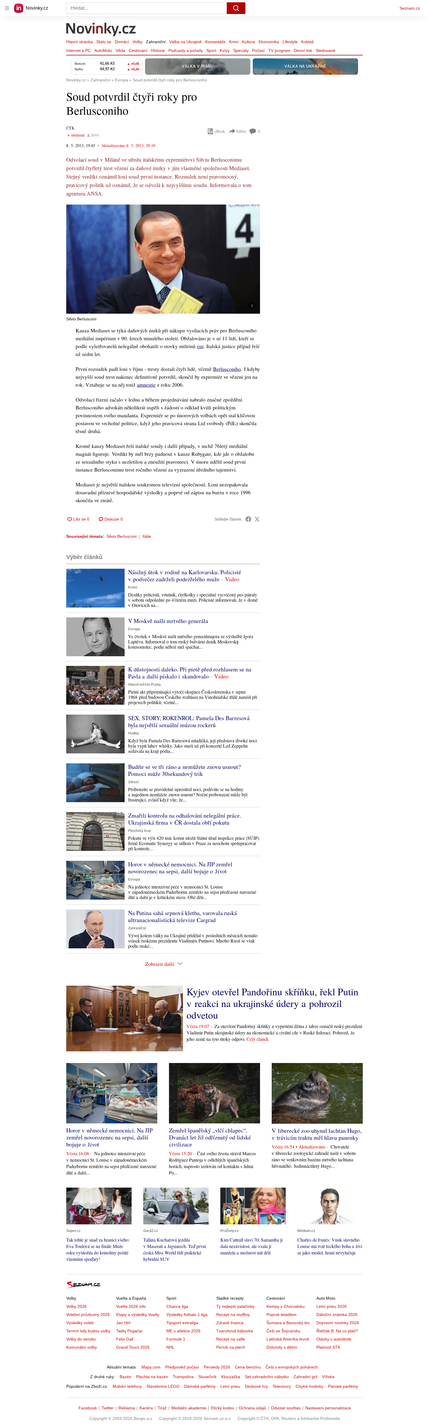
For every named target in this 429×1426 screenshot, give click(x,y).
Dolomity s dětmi (281, 1347)
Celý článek (257, 1039)
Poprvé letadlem (281, 1314)
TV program (279, 50)
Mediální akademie (188, 1408)
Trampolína (183, 1376)
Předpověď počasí (182, 1367)
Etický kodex (222, 1408)
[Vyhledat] (236, 8)
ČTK (70, 128)
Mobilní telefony (127, 1386)
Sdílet (241, 131)
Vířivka (328, 1376)
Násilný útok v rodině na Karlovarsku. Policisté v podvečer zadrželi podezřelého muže (184, 575)
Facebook (88, 1408)
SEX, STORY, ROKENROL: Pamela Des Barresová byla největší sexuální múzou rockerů (189, 721)
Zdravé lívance (230, 1322)
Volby (137, 41)
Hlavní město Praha (144, 685)
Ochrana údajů (252, 1408)
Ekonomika (269, 41)
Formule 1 (175, 1339)
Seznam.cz (410, 8)
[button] (163, 259)
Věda (120, 50)
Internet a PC (78, 50)
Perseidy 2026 (217, 1367)
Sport (211, 50)
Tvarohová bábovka (234, 1331)
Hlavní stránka (79, 41)
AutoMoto (103, 50)
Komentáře (215, 41)
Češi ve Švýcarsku (283, 1331)
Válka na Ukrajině (185, 41)
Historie (158, 50)
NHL (170, 1347)
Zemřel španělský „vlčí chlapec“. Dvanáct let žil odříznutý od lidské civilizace (210, 1137)
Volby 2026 (76, 1306)
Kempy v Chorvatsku (285, 1306)
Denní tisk (303, 50)
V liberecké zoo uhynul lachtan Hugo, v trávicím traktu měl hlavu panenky (317, 1134)
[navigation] (7, 8)
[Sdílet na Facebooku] (248, 519)
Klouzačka (230, 1376)
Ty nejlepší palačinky (235, 1306)
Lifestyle (290, 41)
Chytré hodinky (309, 1386)
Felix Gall (124, 1339)
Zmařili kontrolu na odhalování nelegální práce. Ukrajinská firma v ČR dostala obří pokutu (184, 818)
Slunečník (207, 1376)
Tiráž (162, 1408)
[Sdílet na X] (257, 519)
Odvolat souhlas (286, 1408)
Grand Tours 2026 (133, 1347)
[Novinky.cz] (101, 30)
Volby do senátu (81, 1339)
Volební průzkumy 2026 (88, 1314)
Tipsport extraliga (182, 1322)
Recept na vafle (230, 1339)
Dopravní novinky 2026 (337, 1322)
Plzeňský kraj (139, 831)
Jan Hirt (123, 1322)
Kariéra (146, 1408)
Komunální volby (81, 1347)
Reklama (126, 1408)
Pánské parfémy (343, 1386)
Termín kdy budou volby (88, 1331)
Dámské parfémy (200, 1386)
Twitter (108, 1408)
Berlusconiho (227, 368)
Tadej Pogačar (129, 1331)
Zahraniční (156, 41)
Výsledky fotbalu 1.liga (186, 1314)
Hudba (133, 733)
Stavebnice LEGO (163, 1386)
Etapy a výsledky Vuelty (137, 1314)
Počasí (258, 50)
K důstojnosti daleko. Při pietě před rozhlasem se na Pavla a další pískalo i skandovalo (189, 672)
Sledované (325, 50)
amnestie (146, 384)
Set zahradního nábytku (267, 1376)
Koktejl (307, 41)
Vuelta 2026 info (131, 1306)
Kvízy (225, 50)
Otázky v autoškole (333, 1339)
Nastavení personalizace (328, 1408)
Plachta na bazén (152, 1376)
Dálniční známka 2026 (337, 1314)
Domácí (122, 41)
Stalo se (103, 41)
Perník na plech (230, 1347)
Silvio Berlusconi (122, 536)
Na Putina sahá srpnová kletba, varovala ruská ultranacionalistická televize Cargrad (182, 916)
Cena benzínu (248, 1367)
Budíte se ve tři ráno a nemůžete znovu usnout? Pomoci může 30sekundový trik (184, 770)
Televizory (282, 1386)
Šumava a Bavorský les (288, 1322)
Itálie (146, 536)
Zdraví (133, 782)
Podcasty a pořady (185, 50)
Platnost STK (328, 1347)
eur (200, 346)
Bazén (125, 1376)
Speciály (241, 50)
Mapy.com (151, 1367)
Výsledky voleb (80, 1322)
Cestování (138, 50)
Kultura (248, 41)
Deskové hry (256, 1386)
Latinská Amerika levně (287, 1339)
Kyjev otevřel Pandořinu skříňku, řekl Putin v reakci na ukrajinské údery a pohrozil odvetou (272, 1003)
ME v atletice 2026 (183, 1331)
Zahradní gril (305, 1376)
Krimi (233, 41)
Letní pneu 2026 (331, 1306)
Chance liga (177, 1306)
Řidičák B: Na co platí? (337, 1331)
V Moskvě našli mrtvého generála (168, 621)
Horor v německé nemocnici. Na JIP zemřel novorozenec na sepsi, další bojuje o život (180, 867)
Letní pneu (230, 1386)
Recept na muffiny (233, 1314)
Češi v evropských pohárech (292, 1367)
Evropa (134, 629)
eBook (219, 131)
